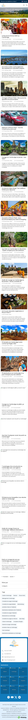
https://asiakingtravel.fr (9, 660)
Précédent (5, 576)
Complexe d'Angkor (18, 621)
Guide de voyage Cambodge (9, 624)
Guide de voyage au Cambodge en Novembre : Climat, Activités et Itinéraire (13, 281)
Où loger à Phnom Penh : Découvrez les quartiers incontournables (14, 98)
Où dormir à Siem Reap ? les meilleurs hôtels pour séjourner (13, 189)
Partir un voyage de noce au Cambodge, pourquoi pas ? (10, 560)
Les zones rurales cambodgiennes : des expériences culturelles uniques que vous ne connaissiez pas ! (13, 68)
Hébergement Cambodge (8, 598)
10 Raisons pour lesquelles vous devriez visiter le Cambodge (14, 498)
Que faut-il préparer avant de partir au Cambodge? (14, 436)
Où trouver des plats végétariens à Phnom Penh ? (13, 311)
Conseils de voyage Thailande (9, 613)
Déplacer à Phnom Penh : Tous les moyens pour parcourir (12, 128)
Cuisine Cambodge (6, 595)
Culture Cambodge (6, 621)
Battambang (21, 604)
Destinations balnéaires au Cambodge (11, 633)
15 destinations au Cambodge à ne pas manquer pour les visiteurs (13, 374)
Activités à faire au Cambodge (9, 627)
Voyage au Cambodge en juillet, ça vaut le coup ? (13, 405)
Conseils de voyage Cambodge (9, 601)
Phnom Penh (22, 595)
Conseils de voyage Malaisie (9, 604)
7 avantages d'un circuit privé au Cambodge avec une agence (12, 467)
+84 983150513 (7, 653)
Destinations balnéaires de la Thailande (11, 610)
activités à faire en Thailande (9, 607)
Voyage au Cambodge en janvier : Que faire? (14, 158)
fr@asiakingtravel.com (9, 657)
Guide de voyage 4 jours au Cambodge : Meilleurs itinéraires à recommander (12, 530)
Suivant (12, 576)
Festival (15, 595)
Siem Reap (21, 618)
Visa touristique (6, 630)
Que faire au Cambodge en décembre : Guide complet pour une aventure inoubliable (14, 250)
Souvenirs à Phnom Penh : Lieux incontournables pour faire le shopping (14, 218)
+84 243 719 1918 (8, 650)
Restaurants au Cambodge (8, 615)
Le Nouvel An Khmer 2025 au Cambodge (10, 36)
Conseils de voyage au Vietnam (9, 618)
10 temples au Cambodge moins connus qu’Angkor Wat (12, 343)
